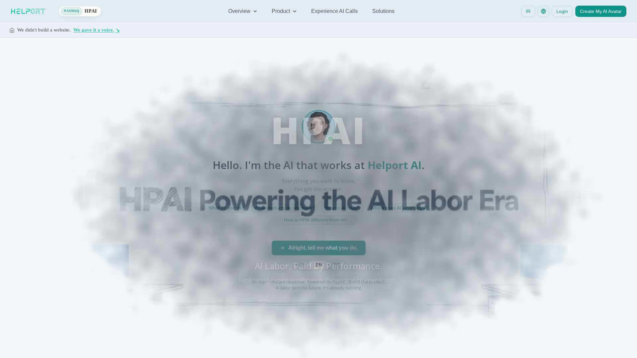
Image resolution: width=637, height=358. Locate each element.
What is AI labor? (342, 207)
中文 (300, 265)
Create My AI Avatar (601, 11)
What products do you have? (284, 207)
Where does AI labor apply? (399, 207)
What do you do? (227, 207)
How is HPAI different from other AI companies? (320, 219)
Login (562, 11)
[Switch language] (543, 11)
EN (318, 265)
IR (528, 11)
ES (337, 265)
